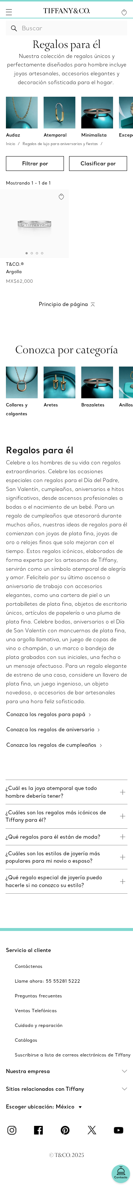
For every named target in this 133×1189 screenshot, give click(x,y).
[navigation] (9, 12)
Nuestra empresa (28, 1071)
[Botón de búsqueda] (14, 28)
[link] (66, 792)
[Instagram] (13, 1130)
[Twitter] (93, 1130)
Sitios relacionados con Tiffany (45, 1089)
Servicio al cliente (28, 950)
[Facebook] (40, 1130)
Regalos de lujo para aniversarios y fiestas (60, 143)
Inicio (10, 143)
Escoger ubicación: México (41, 1106)
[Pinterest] (66, 1130)
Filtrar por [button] (35, 163)
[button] (9, 12)
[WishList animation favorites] (124, 13)
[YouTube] (120, 1130)
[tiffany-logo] (66, 12)
